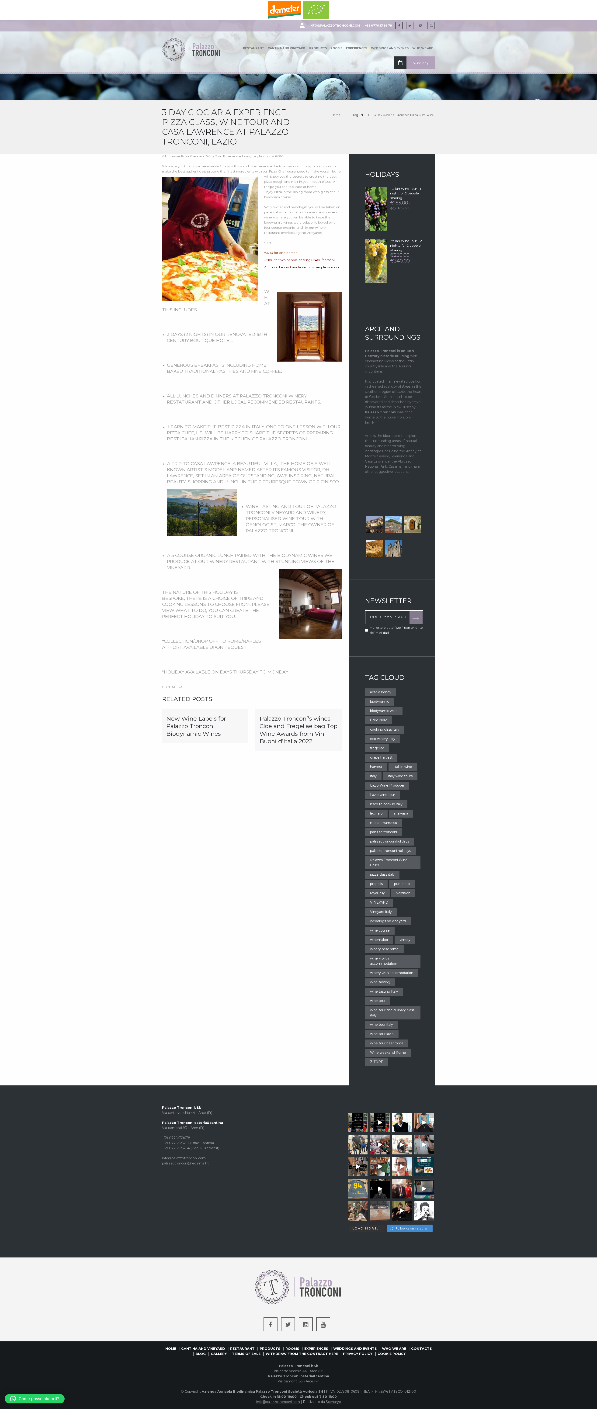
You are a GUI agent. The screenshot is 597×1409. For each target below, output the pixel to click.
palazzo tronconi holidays (390, 851)
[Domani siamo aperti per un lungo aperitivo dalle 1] (380, 1167)
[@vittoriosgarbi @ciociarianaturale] (402, 1188)
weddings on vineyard (388, 921)
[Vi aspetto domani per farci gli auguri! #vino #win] (424, 1167)
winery (405, 940)
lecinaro (376, 813)
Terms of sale (246, 1354)
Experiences (356, 48)
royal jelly (377, 893)
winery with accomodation (391, 973)
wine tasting (380, 982)
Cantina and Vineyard (286, 48)
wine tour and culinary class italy (392, 1012)
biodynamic (379, 701)
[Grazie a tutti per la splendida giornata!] (380, 1211)
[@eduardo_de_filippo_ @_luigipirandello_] (380, 1188)
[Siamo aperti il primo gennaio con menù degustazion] (358, 1123)
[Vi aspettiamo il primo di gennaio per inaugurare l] (380, 1123)
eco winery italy (382, 739)
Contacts (421, 1349)
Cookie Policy (392, 1354)
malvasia (401, 813)
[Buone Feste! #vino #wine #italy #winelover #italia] (402, 1144)
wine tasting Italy (384, 991)
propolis (376, 884)
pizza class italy (382, 874)
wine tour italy (381, 1024)
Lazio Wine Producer (387, 785)
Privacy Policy (357, 1354)
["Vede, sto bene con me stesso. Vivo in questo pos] (402, 1123)
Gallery (219, 1354)
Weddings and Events (390, 48)
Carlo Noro (378, 720)
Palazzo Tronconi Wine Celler (388, 862)
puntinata (402, 884)
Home (336, 115)
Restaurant (253, 48)
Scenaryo (333, 1402)
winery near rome (384, 949)
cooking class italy (384, 729)
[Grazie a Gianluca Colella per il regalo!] (358, 1188)
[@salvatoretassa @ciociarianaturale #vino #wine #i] (402, 1211)
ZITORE (376, 1062)
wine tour (377, 1001)
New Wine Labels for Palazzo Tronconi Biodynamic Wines (196, 726)
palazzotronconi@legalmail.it (185, 1163)
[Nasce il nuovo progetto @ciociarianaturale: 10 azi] (424, 1211)
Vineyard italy (381, 912)
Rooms (336, 48)
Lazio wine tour (382, 795)
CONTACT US (172, 687)
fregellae (377, 748)
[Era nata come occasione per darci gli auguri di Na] (358, 1211)
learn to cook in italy (386, 804)
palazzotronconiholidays (389, 841)
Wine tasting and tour (275, 506)
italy (373, 776)
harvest (376, 767)
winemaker (379, 940)
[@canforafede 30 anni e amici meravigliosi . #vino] (380, 1144)
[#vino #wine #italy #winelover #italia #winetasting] (424, 1123)
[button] (35, 1398)
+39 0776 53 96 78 (378, 25)
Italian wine (403, 767)
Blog (200, 1354)
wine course (380, 930)
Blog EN (357, 115)
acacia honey (380, 692)
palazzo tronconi (383, 832)
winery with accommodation (383, 961)
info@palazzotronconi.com (334, 25)
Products (318, 48)
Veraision (403, 893)
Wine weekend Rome (388, 1052)
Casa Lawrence (210, 463)
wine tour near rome (386, 1043)
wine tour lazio (382, 1034)
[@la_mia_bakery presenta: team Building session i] (424, 1188)
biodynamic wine (384, 711)
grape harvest (381, 757)
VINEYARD (379, 902)
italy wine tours (400, 776)
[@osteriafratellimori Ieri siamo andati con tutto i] (358, 1144)
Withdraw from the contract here (302, 1354)
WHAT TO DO (190, 610)
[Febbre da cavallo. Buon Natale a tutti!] (424, 1144)
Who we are (422, 48)
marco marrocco (383, 823)
